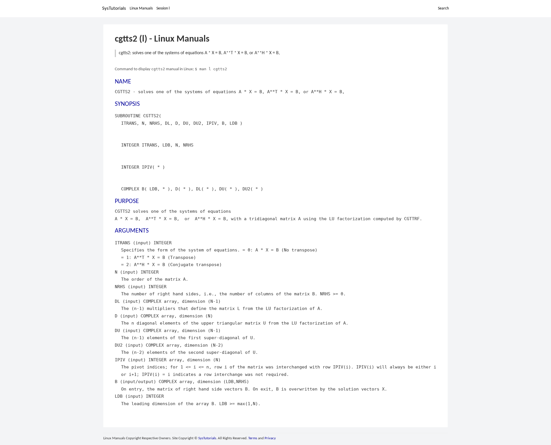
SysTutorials (114, 8)
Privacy (270, 438)
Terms (252, 438)
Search (443, 8)
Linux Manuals (141, 8)
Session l (163, 8)
